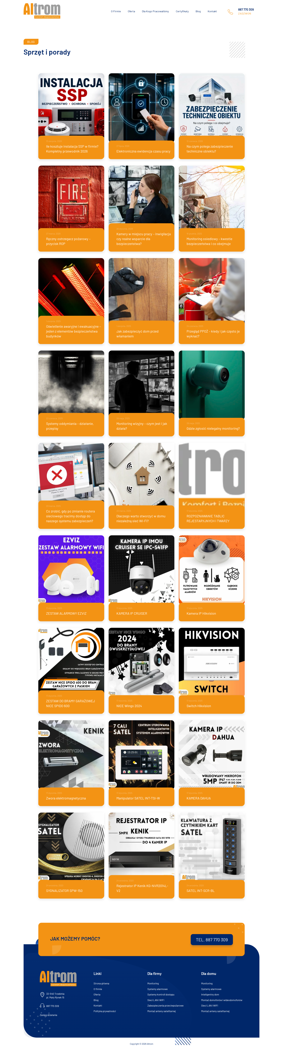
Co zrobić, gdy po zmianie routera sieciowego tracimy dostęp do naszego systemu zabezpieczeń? (70, 516)
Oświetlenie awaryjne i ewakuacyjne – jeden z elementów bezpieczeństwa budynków (73, 331)
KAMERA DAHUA (199, 798)
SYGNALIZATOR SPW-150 (64, 891)
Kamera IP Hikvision (201, 613)
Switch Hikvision (199, 706)
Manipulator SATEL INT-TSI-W (138, 798)
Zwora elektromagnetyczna (66, 798)
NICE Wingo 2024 (129, 706)
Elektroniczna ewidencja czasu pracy (143, 151)
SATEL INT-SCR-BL (201, 891)
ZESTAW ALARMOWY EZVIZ (66, 613)
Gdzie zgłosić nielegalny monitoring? (213, 428)
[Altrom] (42, 11)
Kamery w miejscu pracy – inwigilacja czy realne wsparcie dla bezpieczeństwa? (143, 239)
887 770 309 (246, 9)
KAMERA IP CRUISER (131, 613)
